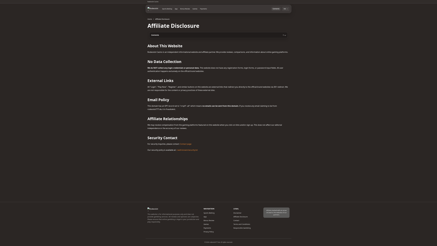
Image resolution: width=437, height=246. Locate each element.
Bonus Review (185, 9)
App (176, 9)
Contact (236, 220)
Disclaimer (237, 213)
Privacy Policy (209, 232)
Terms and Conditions (241, 224)
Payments (203, 9)
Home (149, 19)
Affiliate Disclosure (240, 217)
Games (195, 9)
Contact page (185, 144)
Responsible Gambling (242, 228)
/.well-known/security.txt (187, 150)
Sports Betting (167, 9)
